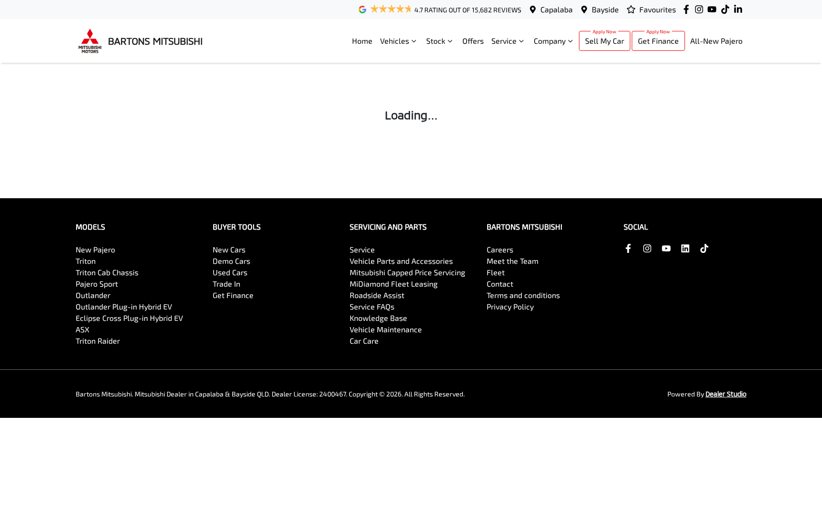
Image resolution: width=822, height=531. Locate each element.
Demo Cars (231, 260)
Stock (435, 40)
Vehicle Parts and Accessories (401, 260)
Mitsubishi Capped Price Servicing (407, 272)
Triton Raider (98, 340)
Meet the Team (512, 260)
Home (362, 40)
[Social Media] (727, 9)
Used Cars (230, 272)
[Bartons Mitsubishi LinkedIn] (740, 9)
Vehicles (394, 40)
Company (550, 40)
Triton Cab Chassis (107, 272)
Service (504, 40)
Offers (473, 40)
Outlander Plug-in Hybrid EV (124, 306)
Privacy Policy (510, 306)
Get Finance (658, 40)
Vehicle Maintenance (386, 329)
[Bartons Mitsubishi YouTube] (713, 9)
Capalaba (556, 9)
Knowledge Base (378, 317)
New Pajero (95, 249)
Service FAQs (372, 306)
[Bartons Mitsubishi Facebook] (688, 9)
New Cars (229, 249)
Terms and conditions (523, 294)
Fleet (496, 272)
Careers (500, 249)
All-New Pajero (716, 40)
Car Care (364, 340)
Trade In (226, 283)
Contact (500, 283)
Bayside (605, 9)
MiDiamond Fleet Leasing (394, 283)
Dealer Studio (725, 394)
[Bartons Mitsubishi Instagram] (701, 9)
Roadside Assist (377, 294)
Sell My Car (604, 40)
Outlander (93, 294)
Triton (86, 260)
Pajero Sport (97, 283)
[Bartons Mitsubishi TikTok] (706, 248)
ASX (82, 329)
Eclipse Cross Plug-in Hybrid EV (129, 317)
